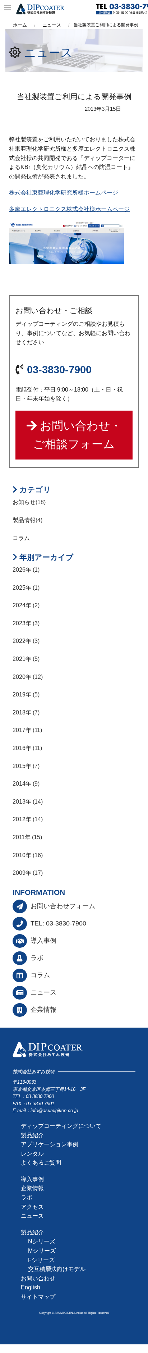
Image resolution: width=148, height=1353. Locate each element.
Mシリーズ (42, 1251)
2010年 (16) (28, 855)
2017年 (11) (27, 730)
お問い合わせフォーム (63, 906)
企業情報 (43, 1009)
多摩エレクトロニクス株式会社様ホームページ (69, 209)
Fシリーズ (41, 1260)
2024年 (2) (26, 605)
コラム (40, 975)
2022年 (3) (26, 641)
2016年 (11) (27, 748)
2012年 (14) (28, 819)
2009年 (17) (28, 873)
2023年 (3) (26, 623)
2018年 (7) (26, 712)
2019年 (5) (26, 694)
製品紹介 (32, 1135)
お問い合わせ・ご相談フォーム (77, 435)
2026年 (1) (26, 570)
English (30, 1287)
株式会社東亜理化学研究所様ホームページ (63, 192)
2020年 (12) (28, 677)
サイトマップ (38, 1297)
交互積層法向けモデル (56, 1269)
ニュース (48, 52)
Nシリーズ (41, 1241)
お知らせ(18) (29, 502)
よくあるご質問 (41, 1163)
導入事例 (43, 940)
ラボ (37, 957)
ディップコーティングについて (61, 1126)
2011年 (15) (27, 837)
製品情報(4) (27, 520)
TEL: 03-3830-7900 (58, 923)
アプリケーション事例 (49, 1144)
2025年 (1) (26, 588)
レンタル (32, 1154)
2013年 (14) (28, 802)
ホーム (20, 25)
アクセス (32, 1207)
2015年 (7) (26, 766)
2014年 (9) (26, 784)
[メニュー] (8, 8)
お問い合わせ (38, 1278)
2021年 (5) (26, 659)
